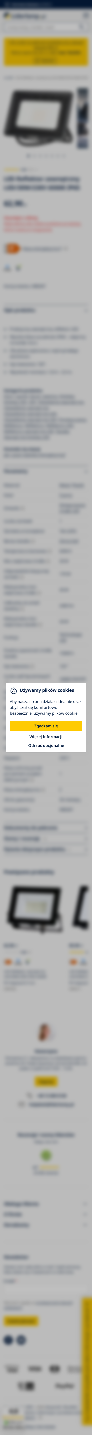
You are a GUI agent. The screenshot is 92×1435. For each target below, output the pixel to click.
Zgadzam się (46, 726)
